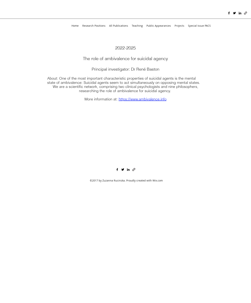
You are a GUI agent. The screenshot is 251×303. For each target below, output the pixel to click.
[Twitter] (234, 13)
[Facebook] (229, 13)
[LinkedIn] (240, 13)
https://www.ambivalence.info (142, 99)
